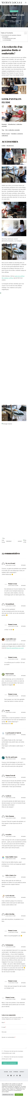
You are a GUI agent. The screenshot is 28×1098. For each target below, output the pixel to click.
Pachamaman (9, 945)
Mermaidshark (9, 604)
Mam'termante (9, 673)
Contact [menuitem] (22, 1071)
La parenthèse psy (10, 639)
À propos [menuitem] (15, 1071)
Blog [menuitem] (10, 1071)
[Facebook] (8, 1075)
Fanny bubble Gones (11, 857)
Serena (7, 710)
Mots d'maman (9, 816)
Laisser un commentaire (9, 1063)
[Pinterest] (17, 1075)
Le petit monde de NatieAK (13, 733)
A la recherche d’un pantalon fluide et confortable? (11, 36)
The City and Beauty (11, 757)
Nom (3, 1022)
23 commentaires (14, 21)
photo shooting (9, 914)
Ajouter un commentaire (8, 1037)
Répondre (23, 565)
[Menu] (25, 2)
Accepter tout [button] (19, 1094)
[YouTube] (20, 1075)
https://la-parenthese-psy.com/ (15, 648)
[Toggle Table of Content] (24, 33)
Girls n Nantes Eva (10, 875)
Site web (4, 1032)
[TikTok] (14, 1075)
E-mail (4, 1027)
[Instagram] (11, 1075)
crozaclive (8, 834)
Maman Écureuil (10, 775)
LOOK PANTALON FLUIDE (10, 38)
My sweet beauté (10, 563)
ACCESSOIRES (7, 40)
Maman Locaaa (12, 583)
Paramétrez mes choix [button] (8, 1094)
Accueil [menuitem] (6, 1071)
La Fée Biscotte (9, 895)
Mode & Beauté (14, 11)
